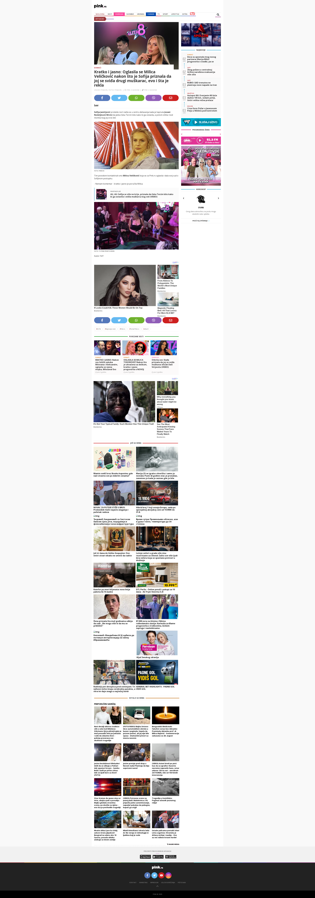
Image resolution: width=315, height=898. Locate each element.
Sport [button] (165, 14)
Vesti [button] (110, 14)
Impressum (154, 882)
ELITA (98, 329)
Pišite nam (182, 882)
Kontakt (132, 882)
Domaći (97, 68)
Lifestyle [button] (175, 14)
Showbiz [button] (130, 14)
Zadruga (119, 14)
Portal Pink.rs (134, 329)
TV (159, 14)
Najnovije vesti (110, 329)
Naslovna (100, 14)
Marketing (143, 882)
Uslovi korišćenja (168, 882)
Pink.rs (122, 329)
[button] (97, 352)
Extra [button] (184, 14)
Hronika (140, 14)
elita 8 (145, 329)
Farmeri (151, 14)
